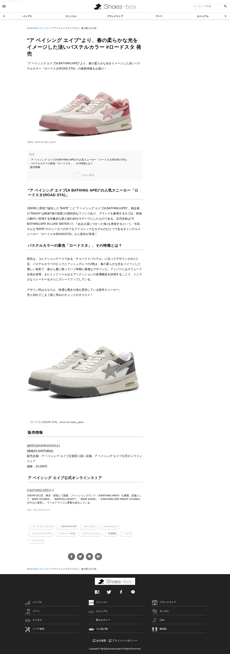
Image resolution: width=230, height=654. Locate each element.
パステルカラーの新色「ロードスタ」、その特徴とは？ (61, 163)
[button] (225, 16)
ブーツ (158, 16)
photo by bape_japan (45, 142)
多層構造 (112, 533)
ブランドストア (115, 16)
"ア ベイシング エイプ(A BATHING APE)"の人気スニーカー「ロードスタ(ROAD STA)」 (79, 159)
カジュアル (203, 16)
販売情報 (35, 167)
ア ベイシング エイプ (43, 526)
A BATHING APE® (39, 490)
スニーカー (71, 16)
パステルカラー (110, 526)
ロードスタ (90, 526)
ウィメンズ (38, 540)
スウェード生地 (67, 533)
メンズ (128, 533)
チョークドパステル (42, 533)
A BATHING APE (69, 526)
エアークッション (91, 533)
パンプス (27, 16)
